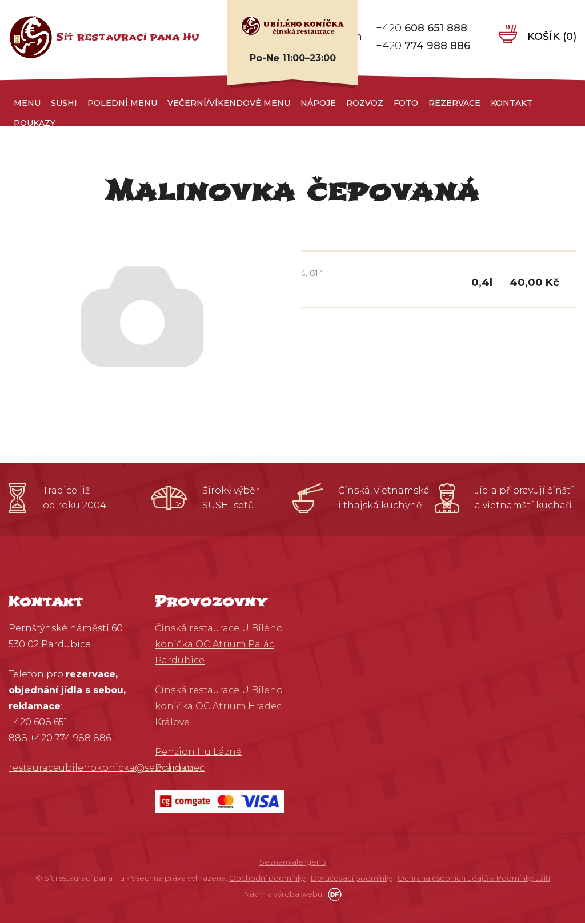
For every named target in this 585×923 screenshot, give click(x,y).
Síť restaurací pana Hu (127, 37)
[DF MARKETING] (333, 893)
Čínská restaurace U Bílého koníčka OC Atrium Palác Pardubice (219, 644)
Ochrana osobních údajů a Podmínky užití (474, 877)
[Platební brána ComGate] (219, 800)
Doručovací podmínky (351, 877)
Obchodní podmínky (267, 877)
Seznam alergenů (292, 861)
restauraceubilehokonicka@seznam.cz (101, 767)
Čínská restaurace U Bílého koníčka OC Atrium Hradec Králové (219, 706)
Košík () (551, 36)
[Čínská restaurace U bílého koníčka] (292, 25)
